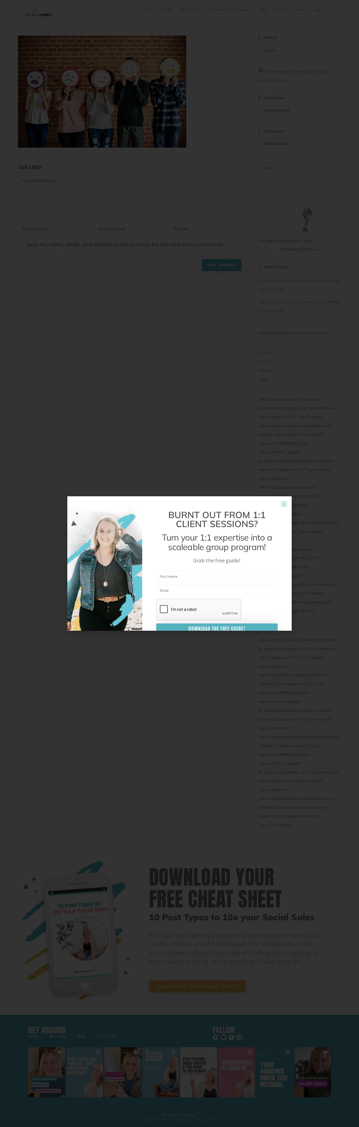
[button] (284, 504)
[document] (179, 563)
